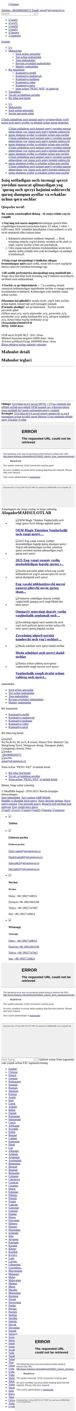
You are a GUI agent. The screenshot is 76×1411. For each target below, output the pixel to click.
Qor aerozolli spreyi (29, 803)
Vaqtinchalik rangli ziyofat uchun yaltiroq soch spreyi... (40, 675)
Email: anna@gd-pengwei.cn (48, 10)
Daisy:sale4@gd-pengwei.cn (24, 851)
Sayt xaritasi (28, 797)
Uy (10, 47)
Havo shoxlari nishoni (50, 800)
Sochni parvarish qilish (21, 113)
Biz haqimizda (16, 69)
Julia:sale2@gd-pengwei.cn (23, 863)
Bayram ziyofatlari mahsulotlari (33, 63)
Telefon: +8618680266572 (16, 10)
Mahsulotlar (15, 50)
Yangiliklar (14, 91)
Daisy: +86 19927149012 (22, 940)
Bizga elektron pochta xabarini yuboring (23, 344)
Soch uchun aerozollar (28, 53)
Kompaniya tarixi (25, 85)
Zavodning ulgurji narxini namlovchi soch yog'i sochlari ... (39, 637)
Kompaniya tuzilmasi (27, 79)
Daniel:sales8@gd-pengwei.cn (25, 857)
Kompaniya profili (26, 72)
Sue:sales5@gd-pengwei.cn (23, 869)
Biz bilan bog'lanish (19, 98)
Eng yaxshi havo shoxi (25, 807)
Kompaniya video (26, 82)
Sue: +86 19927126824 (21, 958)
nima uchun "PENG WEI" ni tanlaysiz (37, 88)
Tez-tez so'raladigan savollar (24, 94)
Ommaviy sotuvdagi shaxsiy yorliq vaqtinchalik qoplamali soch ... (41, 613)
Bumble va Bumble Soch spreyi (19, 800)
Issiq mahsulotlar (10, 797)
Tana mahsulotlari (25, 60)
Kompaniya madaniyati (29, 76)
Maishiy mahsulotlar (27, 66)
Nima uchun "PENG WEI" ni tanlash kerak (32, 779)
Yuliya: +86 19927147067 (23, 952)
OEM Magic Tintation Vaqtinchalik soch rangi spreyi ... (42, 532)
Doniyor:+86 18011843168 (23, 946)
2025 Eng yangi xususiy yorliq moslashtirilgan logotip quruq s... (40, 562)
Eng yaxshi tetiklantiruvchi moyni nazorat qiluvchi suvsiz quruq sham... (40, 588)
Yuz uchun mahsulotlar (28, 57)
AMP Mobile (43, 797)
